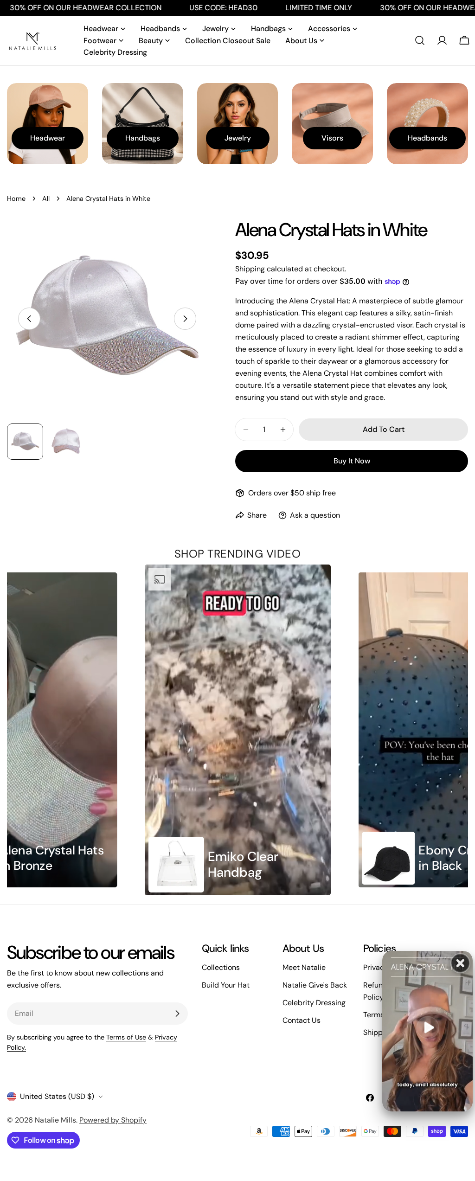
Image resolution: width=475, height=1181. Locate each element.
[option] (238, 730)
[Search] (420, 40)
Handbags (142, 138)
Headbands (427, 138)
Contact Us (301, 1020)
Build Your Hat (226, 985)
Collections (221, 967)
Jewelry (238, 138)
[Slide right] (185, 319)
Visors (332, 138)
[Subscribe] (177, 1013)
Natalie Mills (55, 1120)
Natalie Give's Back (314, 985)
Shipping (250, 269)
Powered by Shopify (113, 1120)
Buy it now (352, 461)
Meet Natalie (304, 967)
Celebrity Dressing (314, 1003)
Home (16, 198)
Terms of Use (126, 1037)
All (46, 198)
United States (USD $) (57, 1096)
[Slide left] (29, 319)
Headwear (47, 138)
